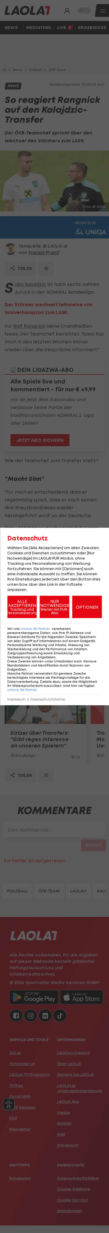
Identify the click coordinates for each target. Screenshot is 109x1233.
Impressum (16, 699)
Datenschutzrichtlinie (48, 699)
